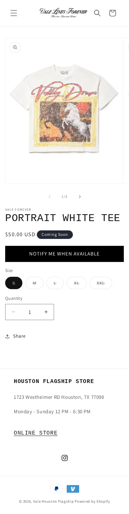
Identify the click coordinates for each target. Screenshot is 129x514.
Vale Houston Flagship (53, 501)
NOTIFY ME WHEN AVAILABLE (64, 253)
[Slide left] (49, 196)
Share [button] (19, 336)
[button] (13, 13)
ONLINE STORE (35, 433)
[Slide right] (79, 196)
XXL (104, 284)
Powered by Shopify (92, 501)
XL (80, 284)
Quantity (13, 298)
